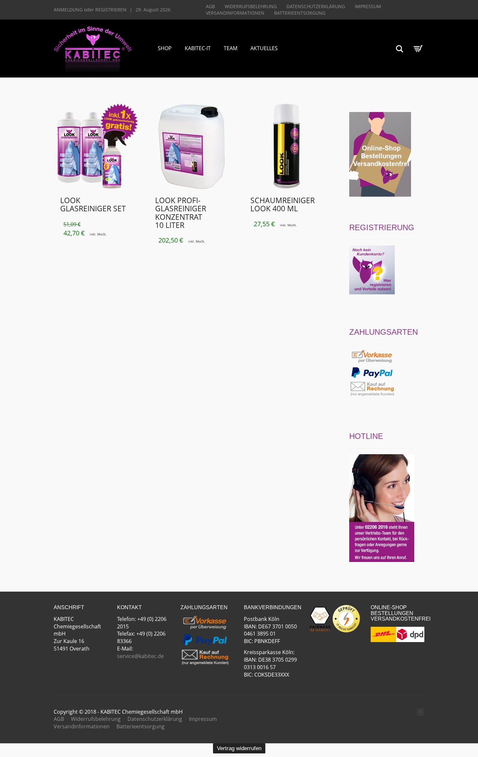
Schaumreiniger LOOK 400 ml (282, 204)
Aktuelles (264, 48)
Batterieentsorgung (299, 13)
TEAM (230, 48)
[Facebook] (420, 712)
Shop (165, 48)
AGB (210, 6)
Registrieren (110, 10)
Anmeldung (68, 10)
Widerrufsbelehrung (251, 6)
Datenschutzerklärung (315, 6)
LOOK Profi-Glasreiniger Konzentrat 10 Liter (180, 212)
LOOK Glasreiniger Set (93, 204)
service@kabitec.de (140, 656)
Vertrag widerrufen (239, 748)
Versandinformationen (235, 13)
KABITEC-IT (198, 48)
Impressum (368, 6)
